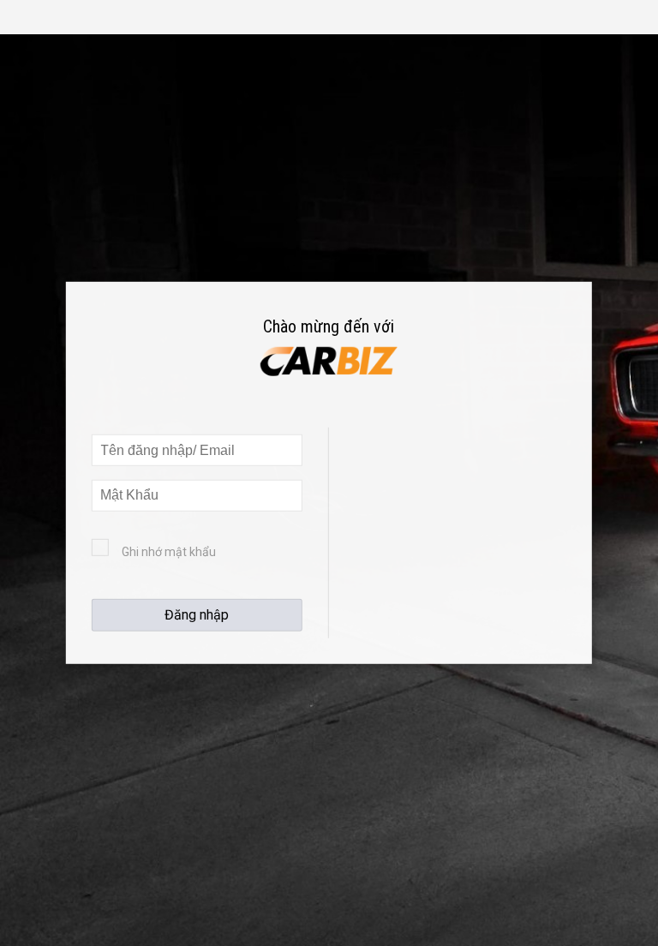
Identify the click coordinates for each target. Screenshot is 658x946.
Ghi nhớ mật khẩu (169, 552)
